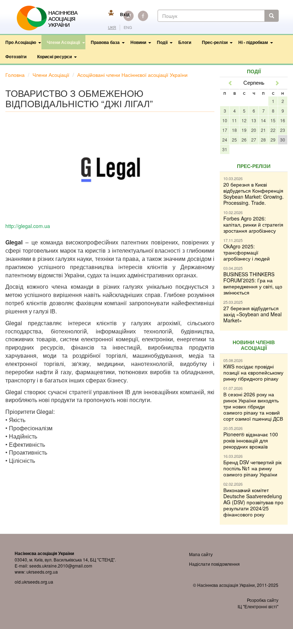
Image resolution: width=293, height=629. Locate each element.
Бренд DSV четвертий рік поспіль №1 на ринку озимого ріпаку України (252, 468)
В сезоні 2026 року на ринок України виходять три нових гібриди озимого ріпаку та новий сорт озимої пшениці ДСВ (253, 406)
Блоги (184, 42)
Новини (138, 42)
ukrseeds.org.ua (42, 572)
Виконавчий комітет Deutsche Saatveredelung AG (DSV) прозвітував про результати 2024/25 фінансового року (253, 502)
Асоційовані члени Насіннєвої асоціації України (132, 74)
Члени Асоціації (63, 42)
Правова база (105, 42)
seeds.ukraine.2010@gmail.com (60, 566)
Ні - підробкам (253, 42)
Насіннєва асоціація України (52, 18)
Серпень (253, 82)
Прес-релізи (215, 42)
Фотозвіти (15, 56)
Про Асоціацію (20, 42)
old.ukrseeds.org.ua (34, 582)
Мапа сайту (201, 554)
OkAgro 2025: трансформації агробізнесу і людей (246, 252)
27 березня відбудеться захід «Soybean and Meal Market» (252, 314)
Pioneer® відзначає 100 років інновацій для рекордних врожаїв (250, 440)
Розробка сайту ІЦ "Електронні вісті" (258, 603)
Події (162, 42)
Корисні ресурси (54, 56)
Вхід (125, 14)
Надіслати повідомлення (214, 564)
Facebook (143, 15)
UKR (112, 27)
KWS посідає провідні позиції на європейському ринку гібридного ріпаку (253, 372)
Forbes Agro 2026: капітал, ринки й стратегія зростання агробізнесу (253, 224)
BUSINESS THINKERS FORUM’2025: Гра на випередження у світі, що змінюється (252, 283)
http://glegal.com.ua (27, 225)
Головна (15, 74)
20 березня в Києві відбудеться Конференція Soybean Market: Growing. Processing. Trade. (253, 193)
